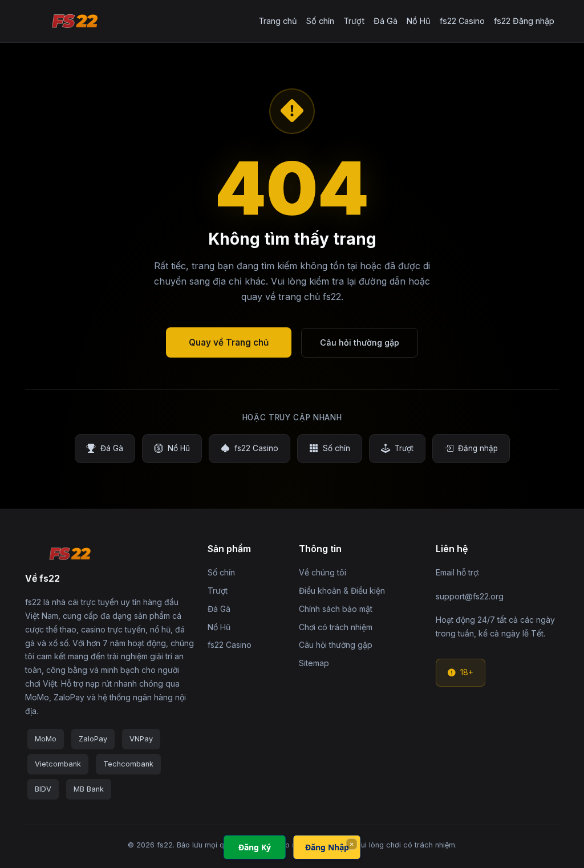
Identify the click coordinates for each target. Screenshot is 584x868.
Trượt (353, 21)
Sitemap (314, 663)
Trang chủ (277, 21)
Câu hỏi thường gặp (359, 342)
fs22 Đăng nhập (524, 21)
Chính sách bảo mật (335, 609)
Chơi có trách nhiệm (335, 627)
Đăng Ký (254, 847)
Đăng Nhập (327, 847)
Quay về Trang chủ (229, 342)
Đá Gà (386, 21)
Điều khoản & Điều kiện (342, 590)
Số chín (320, 21)
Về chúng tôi (322, 572)
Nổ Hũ (419, 21)
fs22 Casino (462, 21)
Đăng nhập (478, 448)
